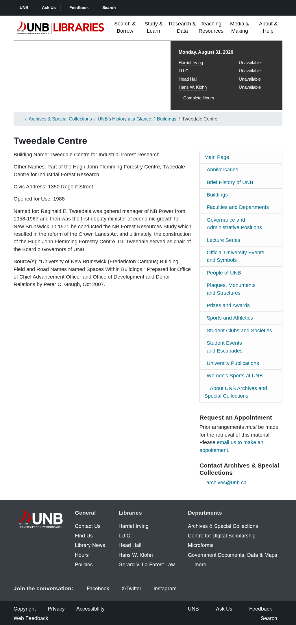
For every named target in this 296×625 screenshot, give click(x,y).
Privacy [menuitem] (56, 608)
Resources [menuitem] (211, 27)
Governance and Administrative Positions (234, 223)
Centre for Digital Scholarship (222, 535)
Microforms (201, 544)
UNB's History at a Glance (124, 118)
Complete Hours (198, 97)
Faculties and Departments (238, 207)
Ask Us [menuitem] (224, 608)
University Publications (233, 363)
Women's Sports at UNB (235, 376)
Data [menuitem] (182, 27)
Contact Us (88, 525)
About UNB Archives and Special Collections (235, 392)
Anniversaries (222, 170)
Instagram (165, 588)
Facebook (98, 588)
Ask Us (49, 7)
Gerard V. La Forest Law (147, 564)
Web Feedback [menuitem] (31, 618)
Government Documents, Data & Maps (232, 554)
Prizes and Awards (228, 305)
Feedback (79, 7)
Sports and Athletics (230, 318)
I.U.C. (184, 70)
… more (197, 564)
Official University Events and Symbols (235, 256)
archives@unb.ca (226, 482)
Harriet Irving (191, 62)
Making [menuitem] (239, 27)
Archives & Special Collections (60, 118)
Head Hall (188, 79)
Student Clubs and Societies (239, 330)
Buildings (166, 118)
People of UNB (224, 273)
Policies (84, 564)
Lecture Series (223, 240)
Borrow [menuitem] (125, 27)
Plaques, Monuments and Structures (231, 289)
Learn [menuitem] (154, 27)
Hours (82, 554)
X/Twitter (131, 588)
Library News (90, 544)
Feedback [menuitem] (260, 608)
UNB (24, 7)
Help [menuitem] (268, 27)
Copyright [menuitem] (25, 608)
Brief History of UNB (230, 182)
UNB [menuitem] (193, 608)
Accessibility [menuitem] (90, 608)
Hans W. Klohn (193, 87)
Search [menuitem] (269, 618)
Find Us (84, 535)
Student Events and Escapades (225, 346)
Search (109, 7)
